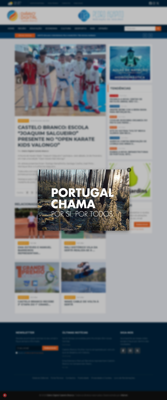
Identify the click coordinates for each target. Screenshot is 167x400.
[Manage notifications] (5, 395)
